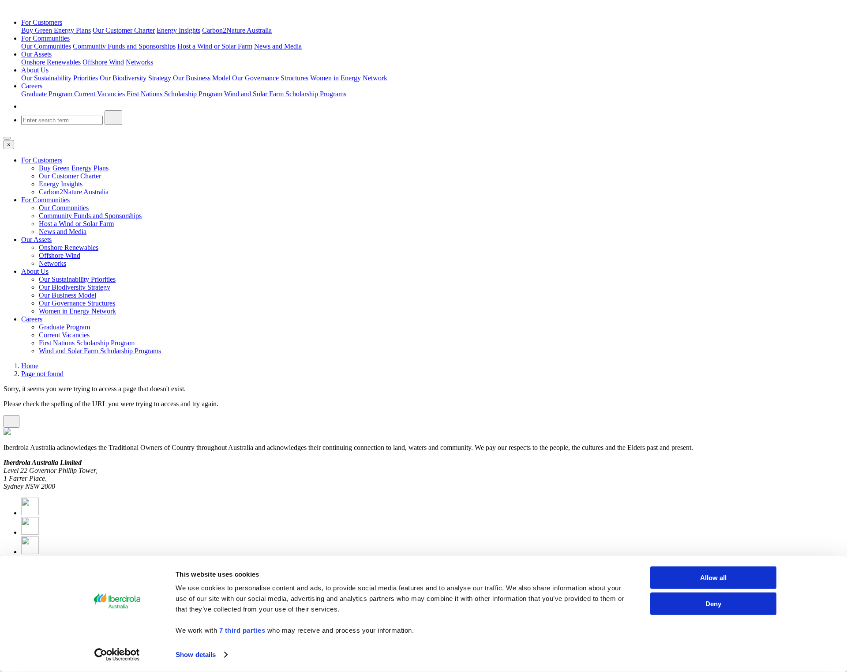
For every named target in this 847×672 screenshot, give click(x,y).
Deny (713, 603)
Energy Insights (178, 30)
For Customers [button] (41, 22)
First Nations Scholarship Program (174, 94)
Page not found (42, 374)
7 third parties (242, 630)
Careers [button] (31, 86)
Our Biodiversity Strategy (135, 78)
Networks (139, 62)
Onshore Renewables (51, 62)
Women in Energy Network (348, 78)
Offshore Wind (103, 62)
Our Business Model (201, 78)
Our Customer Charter (124, 30)
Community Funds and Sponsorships (124, 46)
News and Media (278, 46)
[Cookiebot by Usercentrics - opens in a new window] (117, 654)
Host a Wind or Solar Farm (214, 46)
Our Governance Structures (270, 78)
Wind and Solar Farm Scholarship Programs (285, 94)
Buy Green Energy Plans (56, 30)
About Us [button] (35, 70)
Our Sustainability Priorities (59, 78)
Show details (196, 654)
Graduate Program (47, 94)
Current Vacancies (99, 94)
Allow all (713, 577)
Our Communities (46, 46)
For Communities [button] (45, 38)
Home (29, 366)
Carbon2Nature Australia (237, 30)
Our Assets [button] (36, 54)
